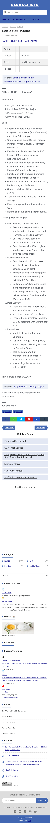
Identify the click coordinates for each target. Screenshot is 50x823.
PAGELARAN (30, 41)
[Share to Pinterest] (29, 419)
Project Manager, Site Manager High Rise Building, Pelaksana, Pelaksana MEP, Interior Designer (25, 762)
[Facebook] (15, 812)
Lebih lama (40, 428)
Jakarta (8, 412)
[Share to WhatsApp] (13, 419)
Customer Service (13, 448)
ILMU (20, 41)
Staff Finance (7, 717)
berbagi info (25, 5)
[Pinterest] (25, 812)
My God (5, 692)
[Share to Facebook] (6, 419)
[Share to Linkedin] (36, 419)
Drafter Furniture (8, 734)
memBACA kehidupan (11, 660)
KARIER (5, 41)
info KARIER (6, 593)
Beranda (5, 19)
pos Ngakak (6, 689)
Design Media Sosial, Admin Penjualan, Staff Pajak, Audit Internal (24, 456)
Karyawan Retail (8, 722)
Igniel (29, 821)
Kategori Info (19, 19)
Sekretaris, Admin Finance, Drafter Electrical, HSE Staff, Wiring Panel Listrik (26, 748)
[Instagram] (30, 812)
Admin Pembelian (9, 728)
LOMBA (13, 41)
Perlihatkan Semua (10, 698)
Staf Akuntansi (12, 464)
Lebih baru (9, 428)
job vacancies (7, 601)
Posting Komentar (11, 35)
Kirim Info (36, 19)
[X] (20, 812)
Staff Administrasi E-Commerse (20, 477)
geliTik (4, 675)
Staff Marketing (12, 770)
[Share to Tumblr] (44, 419)
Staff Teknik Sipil (12, 776)
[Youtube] (35, 812)
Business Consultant (15, 441)
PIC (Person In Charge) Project (28, 386)
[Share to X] (21, 419)
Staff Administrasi (13, 470)
